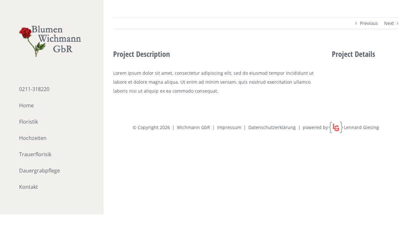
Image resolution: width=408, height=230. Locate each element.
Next (389, 23)
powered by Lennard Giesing (341, 127)
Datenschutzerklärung (272, 127)
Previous (369, 23)
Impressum (229, 127)
